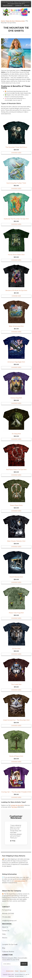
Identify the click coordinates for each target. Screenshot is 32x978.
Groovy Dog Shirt (16, 398)
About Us (26, 5)
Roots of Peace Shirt (16, 756)
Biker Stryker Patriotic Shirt (16, 541)
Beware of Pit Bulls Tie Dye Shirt (16, 290)
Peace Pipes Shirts (16, 505)
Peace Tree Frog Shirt (16, 613)
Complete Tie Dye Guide (9, 944)
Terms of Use (23, 971)
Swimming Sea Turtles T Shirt (16, 183)
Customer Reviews (8, 951)
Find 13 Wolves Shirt (16, 577)
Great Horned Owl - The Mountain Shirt (16, 720)
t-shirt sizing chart (20, 881)
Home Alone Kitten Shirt (16, 254)
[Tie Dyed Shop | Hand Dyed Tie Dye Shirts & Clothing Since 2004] (15, 12)
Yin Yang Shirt (16, 433)
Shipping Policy (10, 971)
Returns (4, 938)
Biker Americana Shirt (16, 326)
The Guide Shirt (16, 684)
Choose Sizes (16, 153)
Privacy (16, 971)
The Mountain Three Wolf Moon (16, 147)
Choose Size (16, 296)
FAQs (4, 934)
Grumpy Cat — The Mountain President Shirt (16, 792)
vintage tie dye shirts (17, 805)
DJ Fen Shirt (16, 648)
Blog (3, 948)
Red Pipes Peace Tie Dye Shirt (16, 469)
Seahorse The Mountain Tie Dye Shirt (16, 219)
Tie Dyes (14, 807)
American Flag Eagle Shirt (16, 362)
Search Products (7, 5)
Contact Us (18, 5)
